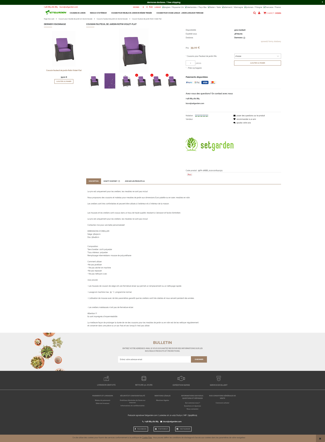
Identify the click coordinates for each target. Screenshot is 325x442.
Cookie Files (147, 438)
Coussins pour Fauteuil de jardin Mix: (201, 56)
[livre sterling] (143, 7)
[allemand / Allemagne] (232, 7)
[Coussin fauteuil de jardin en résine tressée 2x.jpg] (141, 81)
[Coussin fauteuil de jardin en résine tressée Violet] (94, 81)
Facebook (142, 429)
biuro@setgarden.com (69, 7)
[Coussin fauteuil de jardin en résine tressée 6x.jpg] (172, 81)
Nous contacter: (192, 409)
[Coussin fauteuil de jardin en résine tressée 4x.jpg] (156, 81)
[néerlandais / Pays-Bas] (196, 7)
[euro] (147, 7)
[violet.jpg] (109, 81)
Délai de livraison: (102, 403)
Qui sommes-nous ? (192, 403)
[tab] (93, 181)
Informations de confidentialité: (132, 406)
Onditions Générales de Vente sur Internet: (132, 401)
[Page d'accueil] (56, 13)
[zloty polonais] (151, 7)
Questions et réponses (192, 406)
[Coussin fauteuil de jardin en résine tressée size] (126, 81)
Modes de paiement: (102, 400)
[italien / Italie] (214, 7)
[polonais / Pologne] (253, 7)
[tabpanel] (183, 258)
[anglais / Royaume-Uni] (173, 7)
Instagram (185, 429)
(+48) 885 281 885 (51, 7)
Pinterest (163, 429)
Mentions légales (162, 400)
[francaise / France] (272, 7)
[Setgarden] (209, 145)
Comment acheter (222, 403)
